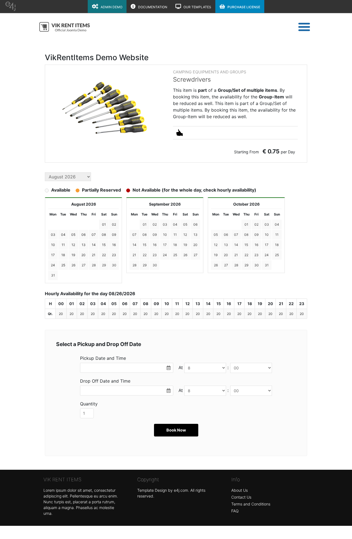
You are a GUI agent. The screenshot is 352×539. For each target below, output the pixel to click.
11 (175, 235)
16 (154, 245)
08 (144, 235)
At (180, 367)
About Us (239, 490)
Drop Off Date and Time (105, 381)
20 (195, 245)
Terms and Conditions (250, 504)
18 (175, 245)
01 (145, 224)
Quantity (89, 404)
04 (175, 224)
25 (175, 255)
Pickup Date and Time (103, 358)
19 (185, 245)
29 (104, 265)
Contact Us (241, 497)
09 (155, 235)
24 (165, 255)
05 (185, 224)
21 (134, 255)
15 (144, 245)
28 (94, 265)
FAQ (235, 510)
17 (165, 245)
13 (195, 235)
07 (134, 235)
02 (155, 224)
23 (155, 255)
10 (165, 235)
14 (134, 245)
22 (145, 255)
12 (185, 235)
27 (84, 265)
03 (165, 224)
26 (73, 265)
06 (195, 224)
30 (114, 265)
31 (53, 275)
